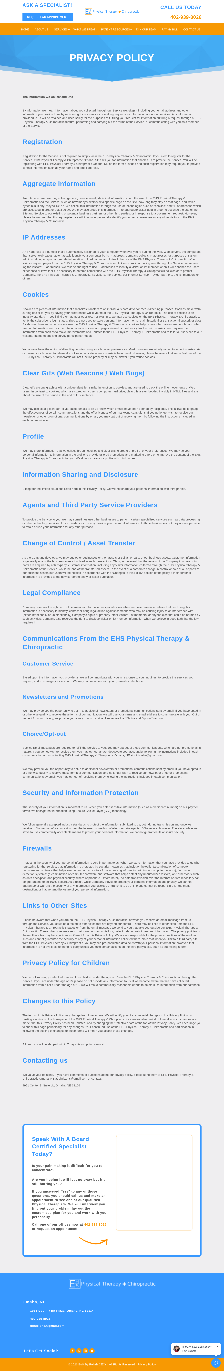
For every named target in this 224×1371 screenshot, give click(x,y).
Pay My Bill (170, 29)
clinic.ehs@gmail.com (47, 1325)
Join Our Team (146, 29)
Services (61, 29)
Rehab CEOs (98, 1364)
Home (25, 29)
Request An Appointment (47, 17)
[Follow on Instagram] (85, 1350)
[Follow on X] (78, 1350)
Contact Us (192, 29)
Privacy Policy (146, 1364)
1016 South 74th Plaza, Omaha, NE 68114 (62, 1310)
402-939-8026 (95, 1224)
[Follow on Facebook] (72, 1350)
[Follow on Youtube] (92, 1350)
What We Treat (84, 29)
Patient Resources (115, 29)
